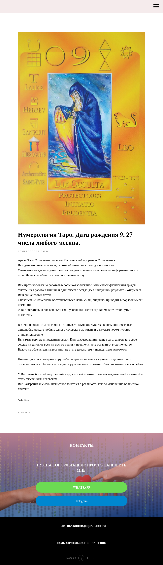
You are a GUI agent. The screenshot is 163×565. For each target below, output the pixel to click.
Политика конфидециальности (81, 526)
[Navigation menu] (156, 6)
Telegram (81, 501)
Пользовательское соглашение (81, 543)
